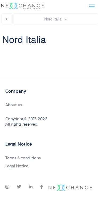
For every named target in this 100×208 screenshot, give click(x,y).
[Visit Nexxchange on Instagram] (7, 187)
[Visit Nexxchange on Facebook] (41, 187)
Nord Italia (54, 19)
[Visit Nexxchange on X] (19, 187)
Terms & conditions (23, 158)
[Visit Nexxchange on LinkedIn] (31, 187)
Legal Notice (16, 166)
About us (13, 105)
